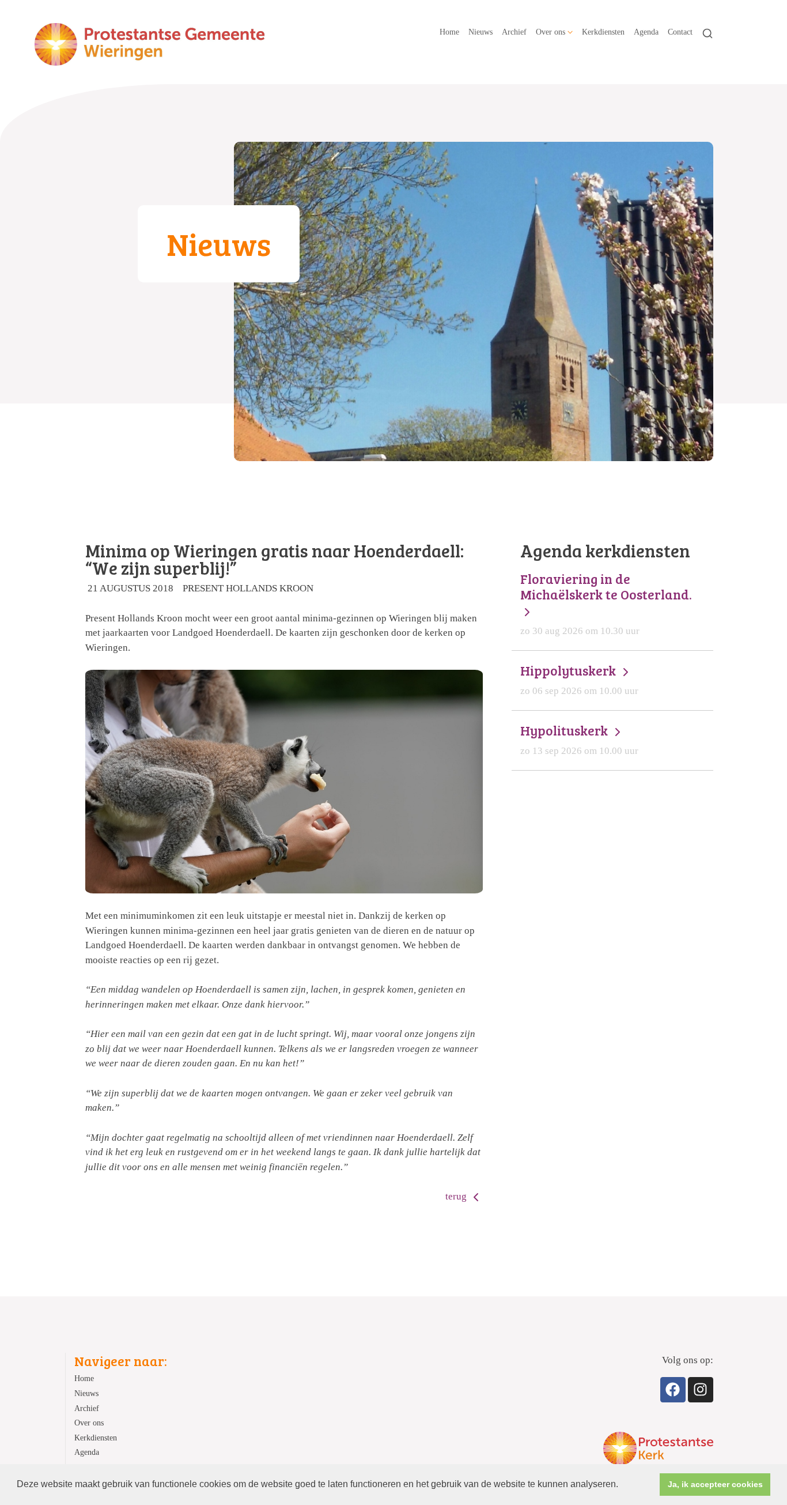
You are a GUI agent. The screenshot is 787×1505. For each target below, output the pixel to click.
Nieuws (480, 31)
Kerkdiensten (603, 31)
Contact (680, 31)
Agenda (646, 31)
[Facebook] (673, 1389)
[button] (622, 1485)
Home (449, 31)
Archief (514, 31)
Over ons (550, 31)
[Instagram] (700, 1389)
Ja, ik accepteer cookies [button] (715, 1484)
